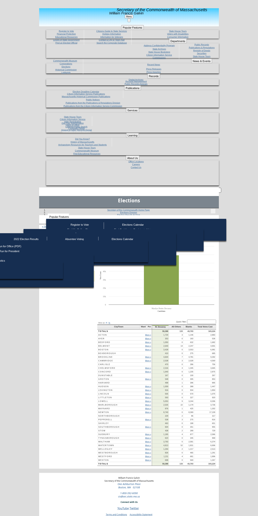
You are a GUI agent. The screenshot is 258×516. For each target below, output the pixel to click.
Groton (103, 379)
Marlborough (108, 405)
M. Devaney (160, 327)
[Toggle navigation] (213, 211)
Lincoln (103, 394)
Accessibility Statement (141, 514)
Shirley (103, 423)
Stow (101, 431)
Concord (104, 372)
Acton (102, 335)
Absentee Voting (74, 239)
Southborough (109, 427)
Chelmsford (106, 368)
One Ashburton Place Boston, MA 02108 (129, 485)
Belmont (104, 346)
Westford (105, 456)
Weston (103, 460)
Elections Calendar (133, 224)
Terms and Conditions (116, 514)
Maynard (104, 408)
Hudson (103, 386)
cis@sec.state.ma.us (129, 496)
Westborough (108, 453)
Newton (103, 412)
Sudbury (104, 434)
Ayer (101, 339)
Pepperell (105, 420)
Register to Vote (80, 224)
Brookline (105, 357)
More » (148, 335)
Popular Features (59, 216)
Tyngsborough (108, 438)
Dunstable (105, 375)
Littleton (105, 397)
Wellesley (105, 449)
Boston (103, 350)
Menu (129, 16)
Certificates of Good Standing (76, 131)
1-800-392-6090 (129, 493)
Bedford (104, 342)
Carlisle (104, 364)
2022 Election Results (26, 239)
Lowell (103, 401)
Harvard (104, 383)
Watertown (106, 445)
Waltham (104, 442)
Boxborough (107, 353)
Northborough (109, 416)
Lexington (105, 390)
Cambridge (105, 361)
